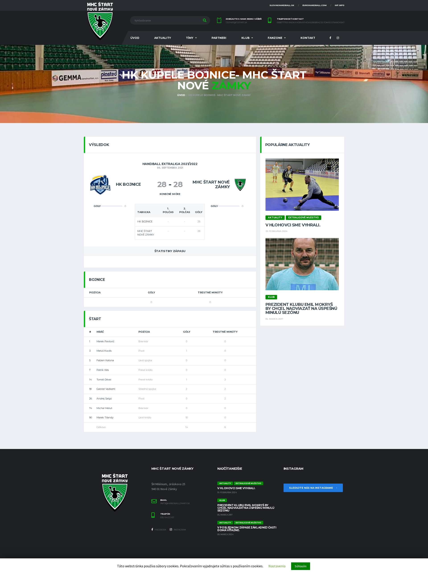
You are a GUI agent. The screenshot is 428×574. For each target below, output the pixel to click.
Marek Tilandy (105, 417)
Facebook (160, 529)
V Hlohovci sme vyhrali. (293, 225)
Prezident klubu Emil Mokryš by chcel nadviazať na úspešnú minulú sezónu (301, 308)
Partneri (219, 38)
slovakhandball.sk (282, 5)
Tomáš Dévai (104, 379)
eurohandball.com (314, 5)
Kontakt (307, 38)
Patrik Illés (103, 370)
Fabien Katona (105, 360)
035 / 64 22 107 (167, 517)
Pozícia (95, 292)
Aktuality (162, 38)
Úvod (134, 38)
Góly (151, 292)
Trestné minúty (210, 292)
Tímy (189, 38)
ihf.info (339, 5)
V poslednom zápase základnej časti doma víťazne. (246, 529)
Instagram (179, 529)
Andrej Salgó (104, 398)
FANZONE (275, 38)
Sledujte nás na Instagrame (311, 487)
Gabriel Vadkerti (106, 388)
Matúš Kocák (104, 350)
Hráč (100, 331)
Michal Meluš (104, 408)
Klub (245, 38)
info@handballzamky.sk (175, 503)
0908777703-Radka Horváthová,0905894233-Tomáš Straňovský (310, 22)
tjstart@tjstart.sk (236, 22)
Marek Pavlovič (105, 341)
